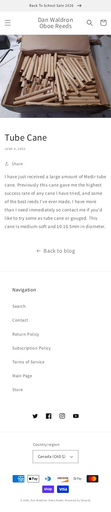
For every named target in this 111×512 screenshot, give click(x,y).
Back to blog (59, 250)
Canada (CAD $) (52, 456)
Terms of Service (28, 362)
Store (17, 389)
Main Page (22, 375)
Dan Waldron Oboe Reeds (47, 500)
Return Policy (25, 334)
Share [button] (17, 163)
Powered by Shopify (78, 500)
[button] (7, 23)
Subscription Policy (31, 348)
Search (19, 306)
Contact (20, 320)
